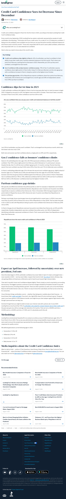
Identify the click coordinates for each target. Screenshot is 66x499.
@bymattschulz (19, 353)
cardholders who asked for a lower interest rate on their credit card (43, 306)
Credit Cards (9, 428)
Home (2, 428)
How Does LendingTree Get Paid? (10, 7)
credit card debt (16, 296)
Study (16, 428)
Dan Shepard (32, 19)
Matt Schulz (14, 19)
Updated (7, 22)
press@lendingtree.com (52, 351)
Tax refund (47, 277)
